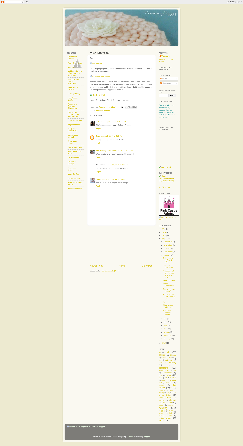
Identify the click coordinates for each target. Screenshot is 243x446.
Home (122, 265)
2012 (164, 236)
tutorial (169, 416)
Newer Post (96, 265)
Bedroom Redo (169, 280)
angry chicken (74, 125)
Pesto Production (168, 285)
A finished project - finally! (167, 313)
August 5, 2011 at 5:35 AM (111, 136)
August (167, 255)
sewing (163, 408)
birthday (99, 111)
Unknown (165, 56)
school (170, 405)
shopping (162, 411)
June (166, 322)
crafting (172, 362)
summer (161, 413)
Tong (98, 136)
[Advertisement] (121, 245)
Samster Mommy (75, 188)
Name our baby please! (169, 290)
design (161, 370)
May (166, 325)
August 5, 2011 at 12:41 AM (115, 122)
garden (163, 380)
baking (162, 355)
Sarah (98, 179)
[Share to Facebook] (133, 107)
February (167, 335)
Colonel (130, 437)
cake (170, 357)
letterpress (162, 390)
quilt (170, 402)
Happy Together (75, 178)
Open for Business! (168, 266)
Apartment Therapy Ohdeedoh (72, 106)
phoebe (107, 111)
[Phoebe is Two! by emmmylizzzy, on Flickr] (97, 95)
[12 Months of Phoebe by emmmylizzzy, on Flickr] (100, 77)
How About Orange (72, 163)
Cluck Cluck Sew (75, 120)
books (163, 358)
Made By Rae (73, 174)
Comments (166, 83)
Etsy (160, 375)
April (166, 329)
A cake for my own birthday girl (169, 296)
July (165, 319)
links (171, 390)
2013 (164, 232)
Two (164, 302)
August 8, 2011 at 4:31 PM (117, 165)
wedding (162, 420)
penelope (161, 400)
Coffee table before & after (168, 260)
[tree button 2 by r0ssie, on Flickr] (165, 167)
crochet (168, 365)
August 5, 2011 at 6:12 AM (122, 150)
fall (166, 378)
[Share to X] (131, 107)
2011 (164, 239)
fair (160, 378)
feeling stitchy (74, 94)
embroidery (167, 373)
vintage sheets (165, 418)
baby (168, 352)
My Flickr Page (165, 187)
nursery (161, 393)
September (168, 252)
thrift (170, 413)
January (167, 339)
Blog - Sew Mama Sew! (72, 130)
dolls (174, 370)
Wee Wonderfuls (75, 147)
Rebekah (100, 122)
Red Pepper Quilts (73, 99)
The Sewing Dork (103, 150)
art (160, 352)
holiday (169, 382)
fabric (168, 375)
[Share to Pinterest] (136, 107)
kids (171, 388)
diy (168, 370)
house (161, 385)
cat (160, 360)
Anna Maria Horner (72, 142)
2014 (164, 229)
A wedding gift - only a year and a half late (169, 274)
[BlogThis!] (129, 107)
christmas (169, 360)
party (168, 392)
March (166, 332)
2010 (164, 343)
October (167, 248)
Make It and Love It (73, 89)
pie (164, 403)
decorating (163, 368)
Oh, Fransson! (74, 158)
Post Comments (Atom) (110, 271)
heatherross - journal (73, 136)
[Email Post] (122, 107)
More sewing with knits (168, 306)
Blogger (147, 437)
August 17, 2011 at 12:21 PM (113, 179)
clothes (161, 362)
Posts (164, 79)
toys (160, 416)
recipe (161, 405)
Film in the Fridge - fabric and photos (74, 114)
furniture (173, 378)
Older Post (147, 265)
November (168, 245)
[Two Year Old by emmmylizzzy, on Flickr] (96, 63)
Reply (98, 128)
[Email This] (126, 107)
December (168, 242)
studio (171, 411)
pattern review (165, 397)
